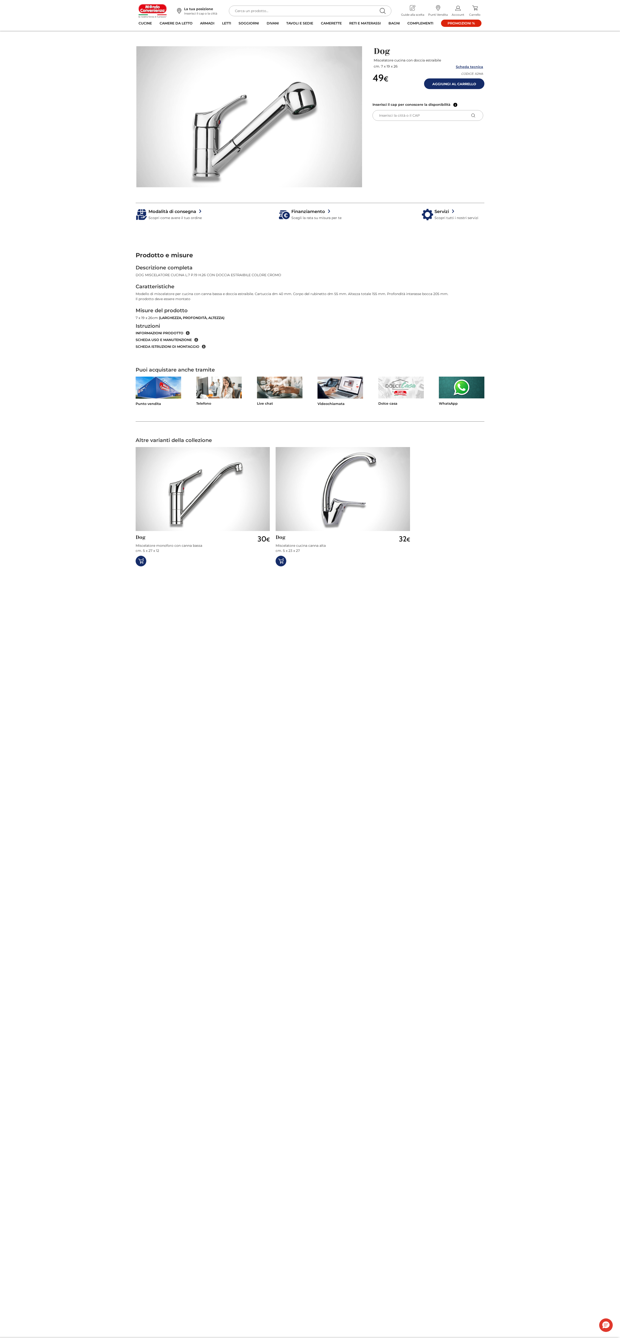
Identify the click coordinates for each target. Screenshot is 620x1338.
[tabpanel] (310, 307)
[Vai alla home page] (153, 11)
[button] (249, 116)
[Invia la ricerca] (383, 11)
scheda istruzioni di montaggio (167, 346)
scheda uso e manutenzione (164, 340)
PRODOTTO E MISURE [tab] (164, 255)
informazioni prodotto (159, 333)
